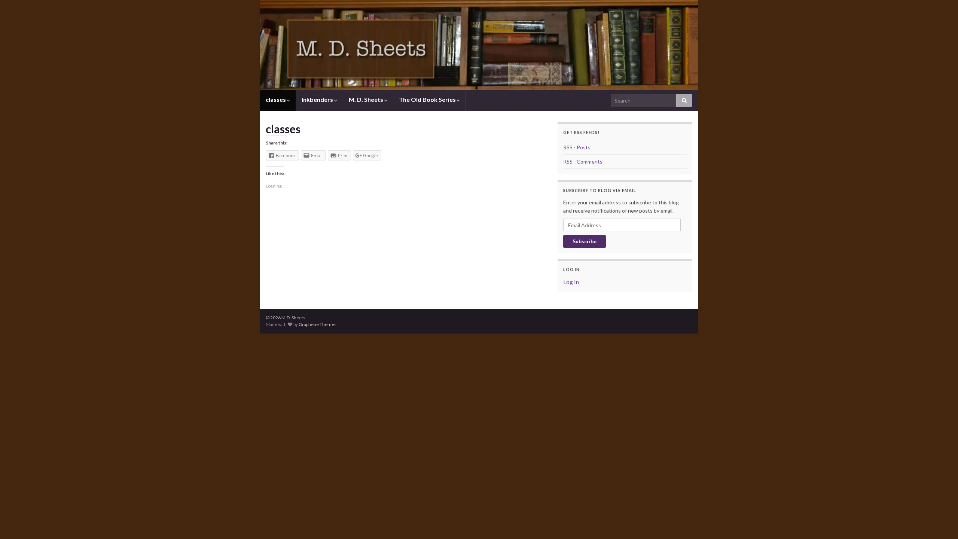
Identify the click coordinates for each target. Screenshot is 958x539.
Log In (571, 281)
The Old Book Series (428, 99)
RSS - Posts (577, 147)
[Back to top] (941, 522)
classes (276, 99)
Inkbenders (318, 99)
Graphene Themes (317, 324)
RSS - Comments (582, 161)
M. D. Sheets (366, 99)
